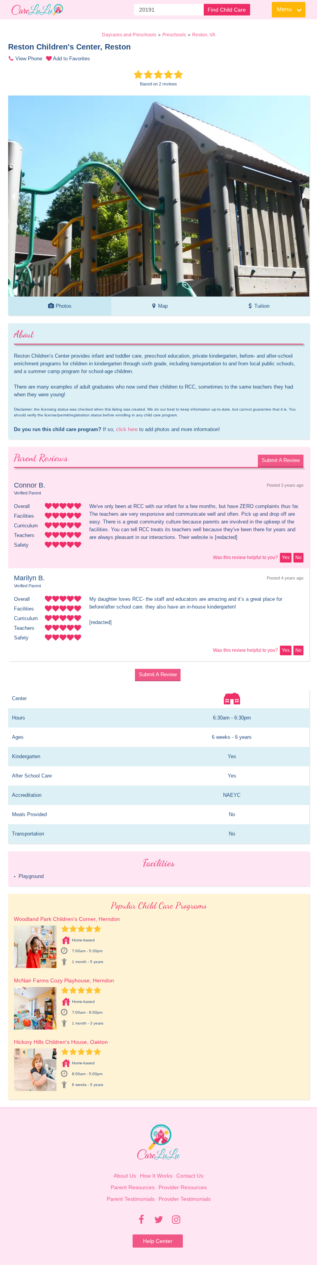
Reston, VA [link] (203, 35)
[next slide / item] (303, 196)
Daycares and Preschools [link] (129, 35)
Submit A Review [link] (281, 460)
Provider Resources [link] (182, 1187)
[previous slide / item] (13, 196)
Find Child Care (227, 10)
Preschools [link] (174, 35)
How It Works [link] (156, 1176)
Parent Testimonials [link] (131, 1199)
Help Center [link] (157, 1241)
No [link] (298, 557)
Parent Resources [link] (133, 1187)
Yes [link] (286, 557)
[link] (37, 9)
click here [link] (127, 429)
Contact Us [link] (189, 1176)
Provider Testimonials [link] (184, 1199)
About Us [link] (125, 1176)
